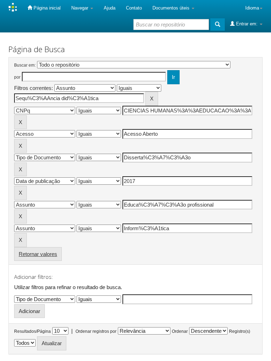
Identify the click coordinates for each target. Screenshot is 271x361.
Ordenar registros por (96, 331)
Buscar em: (25, 65)
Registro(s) (239, 331)
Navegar (80, 8)
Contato (134, 8)
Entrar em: (247, 23)
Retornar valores (38, 254)
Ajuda (109, 8)
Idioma (252, 8)
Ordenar (180, 331)
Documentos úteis (171, 8)
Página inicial (46, 8)
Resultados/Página (32, 331)
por (17, 77)
